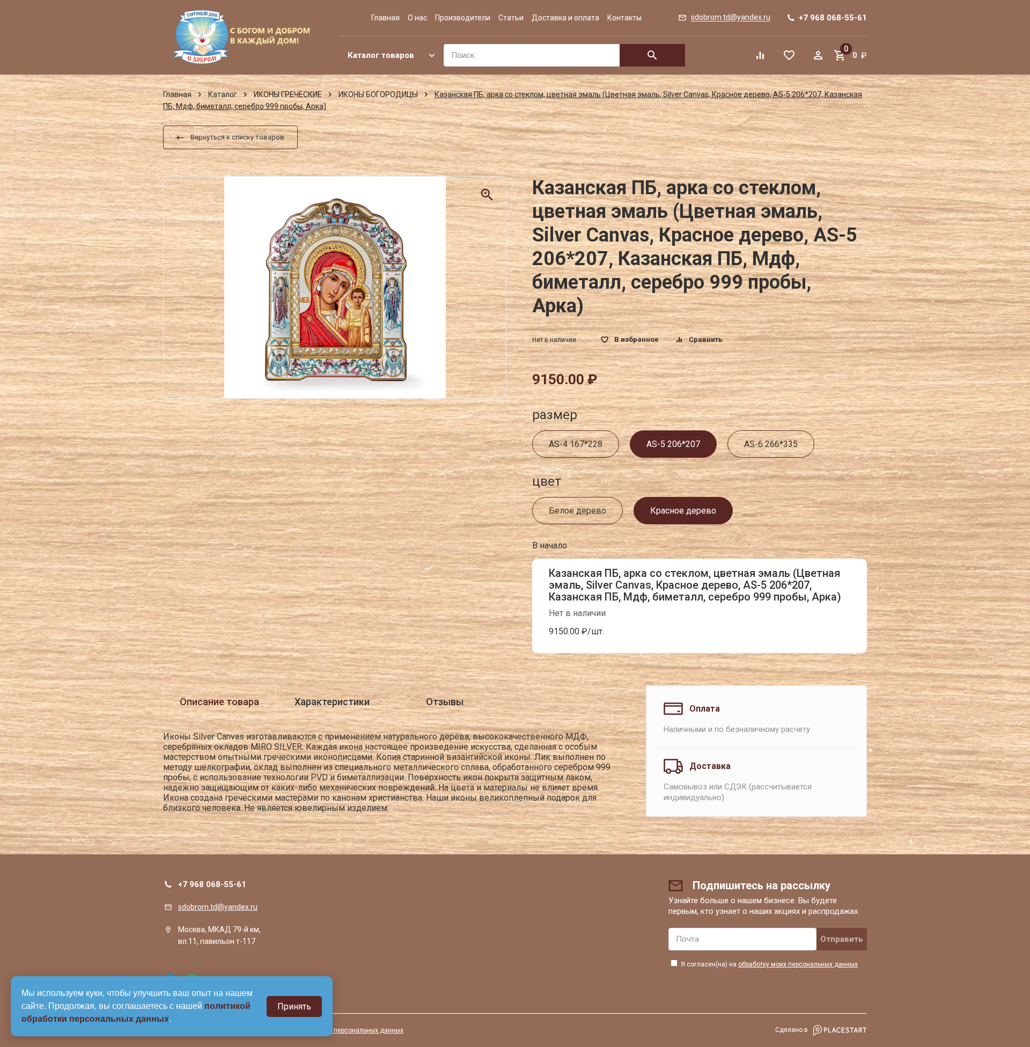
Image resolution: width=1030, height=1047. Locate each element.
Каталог (222, 94)
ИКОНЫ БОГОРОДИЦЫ (378, 94)
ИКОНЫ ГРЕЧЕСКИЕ (288, 94)
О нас (417, 17)
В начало (549, 545)
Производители (462, 17)
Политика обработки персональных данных (336, 1030)
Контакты (624, 17)
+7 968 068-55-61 (212, 884)
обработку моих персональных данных (798, 964)
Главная (385, 17)
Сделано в (792, 1030)
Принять (294, 1006)
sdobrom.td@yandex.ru (218, 907)
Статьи (511, 17)
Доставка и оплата (565, 17)
